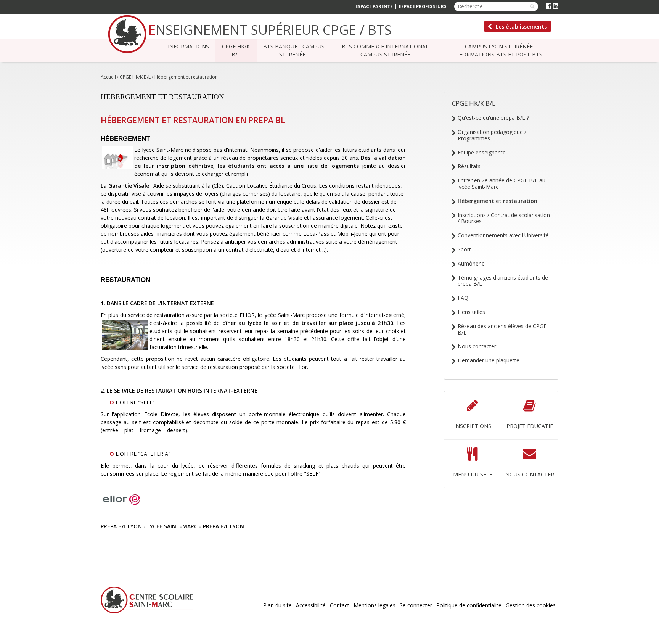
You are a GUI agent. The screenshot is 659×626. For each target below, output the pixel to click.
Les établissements (521, 26)
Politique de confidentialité (468, 605)
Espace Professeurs (423, 6)
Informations (188, 46)
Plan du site (277, 605)
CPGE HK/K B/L (236, 50)
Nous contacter (529, 474)
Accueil (108, 77)
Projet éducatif (529, 426)
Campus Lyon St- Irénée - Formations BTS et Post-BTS (500, 50)
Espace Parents (374, 6)
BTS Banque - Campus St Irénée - (294, 50)
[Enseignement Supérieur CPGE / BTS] (127, 34)
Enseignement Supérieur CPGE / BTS (270, 30)
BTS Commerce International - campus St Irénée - (387, 50)
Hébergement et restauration (186, 77)
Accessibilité (311, 605)
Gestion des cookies (531, 605)
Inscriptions (472, 426)
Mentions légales (374, 605)
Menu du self (472, 474)
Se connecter (416, 605)
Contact (339, 605)
